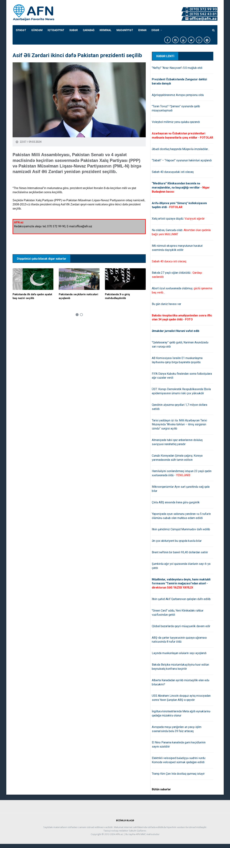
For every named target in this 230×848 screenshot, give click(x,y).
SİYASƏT (21, 30)
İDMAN (142, 30)
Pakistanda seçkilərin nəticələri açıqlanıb (78, 296)
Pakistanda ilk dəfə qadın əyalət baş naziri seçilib (32, 296)
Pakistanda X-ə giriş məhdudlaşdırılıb (117, 296)
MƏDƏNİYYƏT (124, 30)
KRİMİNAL (105, 30)
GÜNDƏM (37, 30)
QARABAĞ (89, 30)
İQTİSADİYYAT (56, 30)
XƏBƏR (73, 30)
